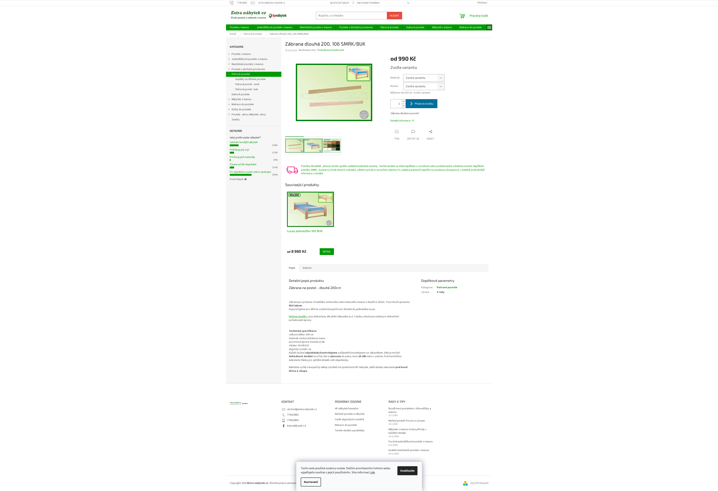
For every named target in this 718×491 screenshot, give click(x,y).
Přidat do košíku (424, 103)
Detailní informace (400, 121)
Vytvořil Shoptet (479, 483)
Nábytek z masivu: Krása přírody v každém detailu (407, 431)
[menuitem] (239, 27)
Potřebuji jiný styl (239, 150)
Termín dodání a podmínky (350, 430)
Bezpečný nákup (339, 3)
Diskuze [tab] (307, 268)
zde (372, 472)
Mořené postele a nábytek (350, 414)
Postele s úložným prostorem (248, 69)
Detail (327, 251)
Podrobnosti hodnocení (330, 50)
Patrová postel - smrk (247, 84)
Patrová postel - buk (246, 89)
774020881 (293, 415)
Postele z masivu (241, 54)
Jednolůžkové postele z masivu (249, 59)
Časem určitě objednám (243, 164)
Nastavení (311, 482)
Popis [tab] (292, 268)
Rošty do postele (241, 109)
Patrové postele (241, 74)
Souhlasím (407, 471)
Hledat (394, 15)
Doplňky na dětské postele (250, 79)
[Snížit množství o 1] (404, 106)
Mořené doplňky (298, 316)
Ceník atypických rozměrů (349, 419)
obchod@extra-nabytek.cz (302, 409)
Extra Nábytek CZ (296, 426)
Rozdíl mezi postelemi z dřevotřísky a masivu (410, 410)
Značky (236, 119)
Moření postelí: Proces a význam (407, 421)
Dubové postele (241, 94)
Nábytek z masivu (241, 99)
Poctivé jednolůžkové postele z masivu (411, 441)
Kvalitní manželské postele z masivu (409, 450)
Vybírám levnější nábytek (244, 142)
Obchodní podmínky (368, 3)
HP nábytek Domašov (347, 408)
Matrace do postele (243, 104)
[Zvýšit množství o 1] (404, 101)
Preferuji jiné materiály (242, 157)
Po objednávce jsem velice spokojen (250, 172)
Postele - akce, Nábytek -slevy (249, 114)
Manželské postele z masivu (247, 64)
